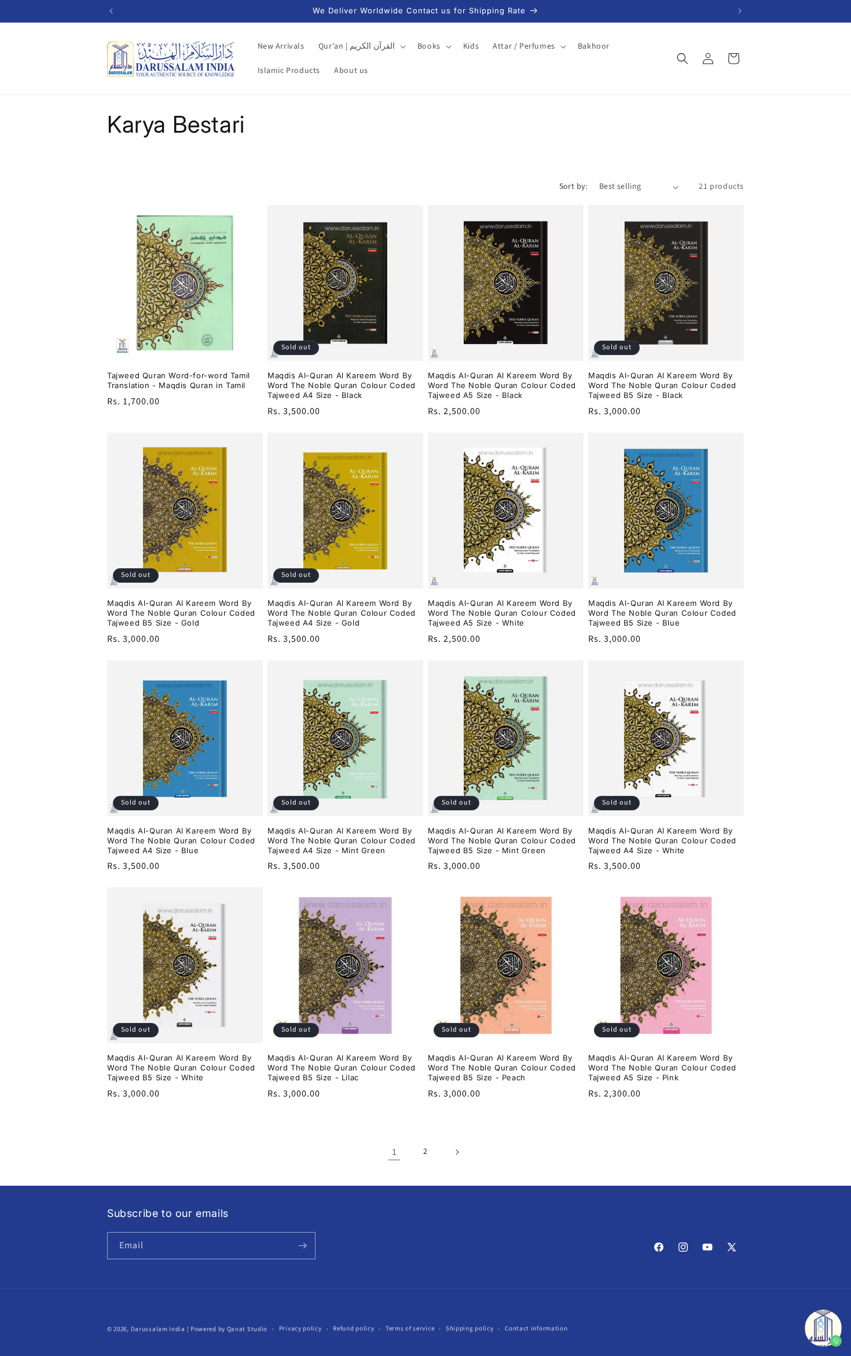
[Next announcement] (740, 11)
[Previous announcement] (111, 11)
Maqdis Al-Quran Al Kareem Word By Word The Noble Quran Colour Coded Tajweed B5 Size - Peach (502, 1067)
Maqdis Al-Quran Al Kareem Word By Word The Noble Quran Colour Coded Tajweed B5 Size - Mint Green (502, 840)
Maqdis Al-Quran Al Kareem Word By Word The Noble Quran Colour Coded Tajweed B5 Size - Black (662, 385)
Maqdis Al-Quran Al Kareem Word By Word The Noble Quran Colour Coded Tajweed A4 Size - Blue (181, 840)
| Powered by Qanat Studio (227, 1329)
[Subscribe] (302, 1245)
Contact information (536, 1328)
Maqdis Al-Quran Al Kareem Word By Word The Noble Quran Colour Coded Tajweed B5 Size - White (181, 1067)
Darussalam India (158, 1329)
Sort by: (573, 186)
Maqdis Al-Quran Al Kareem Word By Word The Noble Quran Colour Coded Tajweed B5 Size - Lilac (341, 1067)
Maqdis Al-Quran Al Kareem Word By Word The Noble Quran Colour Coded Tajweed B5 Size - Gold (181, 612)
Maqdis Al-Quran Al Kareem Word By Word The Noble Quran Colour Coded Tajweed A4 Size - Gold (341, 612)
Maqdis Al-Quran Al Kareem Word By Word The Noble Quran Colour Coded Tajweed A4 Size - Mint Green (341, 840)
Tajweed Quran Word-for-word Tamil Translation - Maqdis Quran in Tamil (178, 380)
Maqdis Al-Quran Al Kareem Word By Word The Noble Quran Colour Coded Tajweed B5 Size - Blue (662, 612)
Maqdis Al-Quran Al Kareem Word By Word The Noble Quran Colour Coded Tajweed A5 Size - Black (502, 385)
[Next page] (456, 1152)
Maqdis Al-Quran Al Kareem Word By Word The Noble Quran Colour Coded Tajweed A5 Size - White (502, 612)
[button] (360, 46)
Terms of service (410, 1328)
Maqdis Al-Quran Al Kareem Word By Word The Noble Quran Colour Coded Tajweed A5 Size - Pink (662, 1067)
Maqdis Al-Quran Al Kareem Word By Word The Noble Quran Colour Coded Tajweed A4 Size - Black (341, 385)
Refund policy (353, 1328)
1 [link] (394, 1152)
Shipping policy (470, 1328)
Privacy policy (300, 1328)
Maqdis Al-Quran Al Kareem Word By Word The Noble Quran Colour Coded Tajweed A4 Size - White (662, 840)
